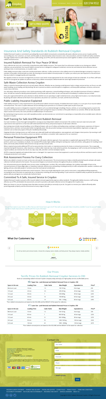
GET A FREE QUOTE (39, 23)
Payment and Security (33, 390)
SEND (77, 379)
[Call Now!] (91, 3)
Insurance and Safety (51, 392)
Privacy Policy (71, 390)
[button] (9, 248)
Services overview (66, 392)
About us (76, 392)
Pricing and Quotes (48, 390)
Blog (80, 3)
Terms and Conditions (85, 390)
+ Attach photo (60, 375)
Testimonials (62, 3)
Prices (68, 3)
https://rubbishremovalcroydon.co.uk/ (21, 358)
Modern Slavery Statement (15, 390)
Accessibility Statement (14, 392)
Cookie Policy (60, 390)
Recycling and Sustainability (32, 392)
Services (54, 3)
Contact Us (75, 3)
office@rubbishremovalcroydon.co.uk (22, 357)
